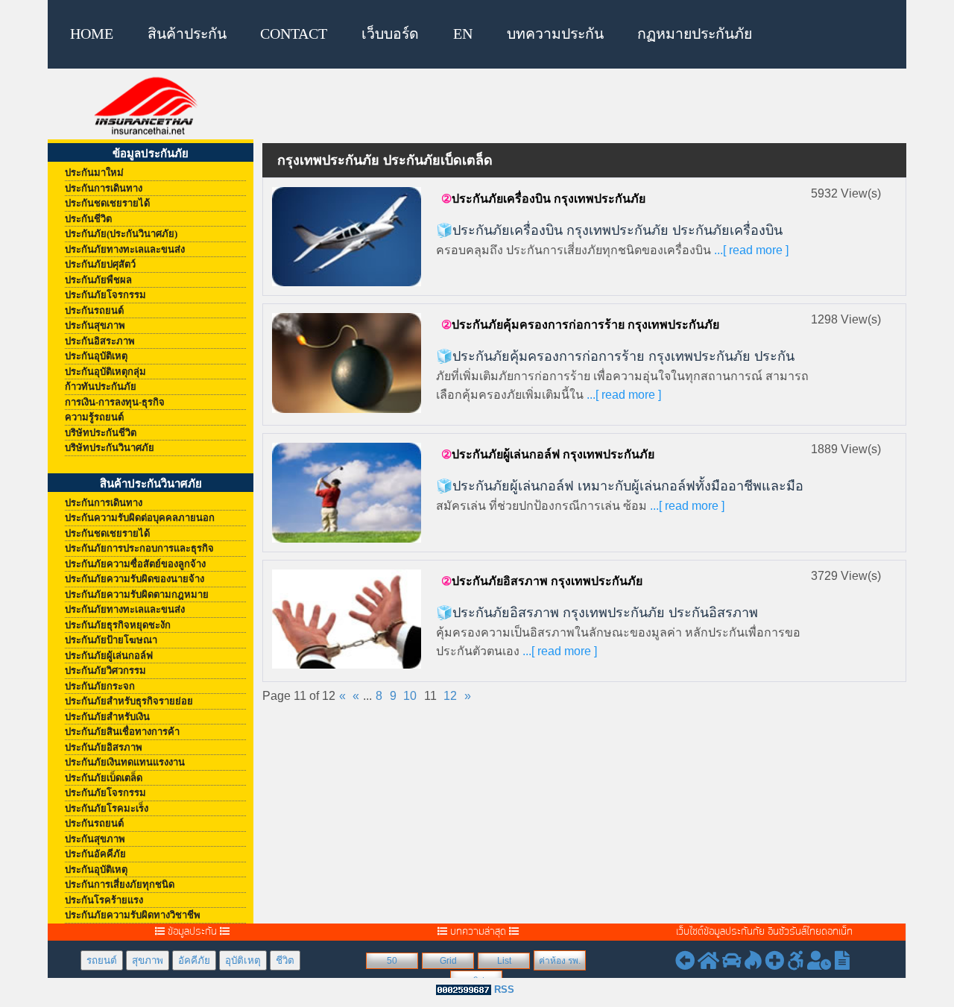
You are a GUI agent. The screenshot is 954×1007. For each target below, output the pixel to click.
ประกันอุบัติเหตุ (96, 356)
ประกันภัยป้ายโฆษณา (111, 639)
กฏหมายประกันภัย (694, 34)
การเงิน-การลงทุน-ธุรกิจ (115, 402)
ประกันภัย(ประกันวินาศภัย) (121, 233)
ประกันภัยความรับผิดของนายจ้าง (134, 578)
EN (463, 34)
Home (91, 34)
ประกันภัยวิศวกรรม (105, 670)
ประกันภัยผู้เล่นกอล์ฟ (109, 655)
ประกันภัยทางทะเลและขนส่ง (125, 249)
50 (392, 961)
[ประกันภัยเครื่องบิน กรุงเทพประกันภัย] (346, 236)
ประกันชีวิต (88, 218)
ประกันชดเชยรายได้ (107, 203)
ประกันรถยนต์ (94, 310)
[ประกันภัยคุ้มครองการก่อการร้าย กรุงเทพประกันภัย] (346, 362)
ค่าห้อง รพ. (560, 961)
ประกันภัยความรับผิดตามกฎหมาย (137, 594)
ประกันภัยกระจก (100, 686)
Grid (448, 961)
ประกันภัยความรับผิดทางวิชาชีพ (132, 915)
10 (410, 695)
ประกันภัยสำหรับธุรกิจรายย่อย (129, 701)
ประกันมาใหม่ (94, 172)
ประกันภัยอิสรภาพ (103, 747)
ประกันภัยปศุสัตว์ (100, 264)
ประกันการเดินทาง (103, 188)
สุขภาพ (147, 960)
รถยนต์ (101, 960)
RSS (504, 989)
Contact (293, 34)
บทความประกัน (555, 34)
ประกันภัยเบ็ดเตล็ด (103, 777)
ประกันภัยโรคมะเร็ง (106, 808)
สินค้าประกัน (187, 34)
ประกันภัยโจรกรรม (105, 294)
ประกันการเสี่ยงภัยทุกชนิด (119, 884)
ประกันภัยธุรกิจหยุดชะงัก (118, 625)
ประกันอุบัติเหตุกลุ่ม (105, 371)
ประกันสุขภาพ (95, 325)
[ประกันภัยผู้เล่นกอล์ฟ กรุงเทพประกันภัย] (346, 491)
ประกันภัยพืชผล (98, 279)
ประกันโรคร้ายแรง (104, 900)
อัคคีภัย (194, 960)
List (504, 961)
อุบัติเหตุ (243, 960)
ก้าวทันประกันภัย (100, 386)
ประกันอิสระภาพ (100, 341)
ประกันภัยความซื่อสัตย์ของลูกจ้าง (135, 563)
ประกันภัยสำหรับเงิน (107, 716)
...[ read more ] (750, 250)
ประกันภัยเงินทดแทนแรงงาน (125, 762)
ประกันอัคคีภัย (95, 853)
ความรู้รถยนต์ (94, 417)
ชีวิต (285, 960)
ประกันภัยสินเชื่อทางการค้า (122, 731)
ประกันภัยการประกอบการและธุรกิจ (139, 548)
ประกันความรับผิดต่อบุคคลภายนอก (140, 517)
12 (450, 695)
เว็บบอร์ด (390, 34)
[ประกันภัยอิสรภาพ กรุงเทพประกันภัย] (346, 618)
